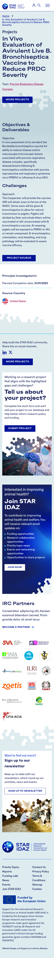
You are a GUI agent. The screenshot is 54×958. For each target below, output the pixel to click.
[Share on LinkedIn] (4, 352)
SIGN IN (34, 5)
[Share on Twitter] (10, 352)
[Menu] (47, 5)
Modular (44, 949)
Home (5, 16)
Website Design (9, 949)
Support (24, 949)
